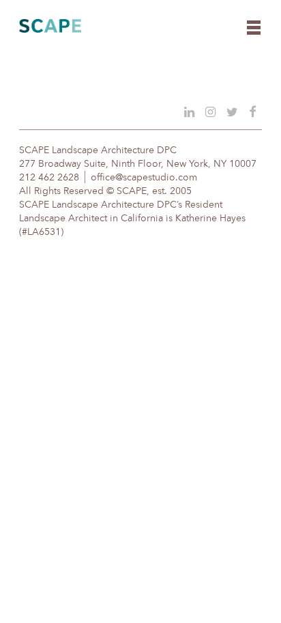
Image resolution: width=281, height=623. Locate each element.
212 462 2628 (49, 177)
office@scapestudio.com (144, 177)
